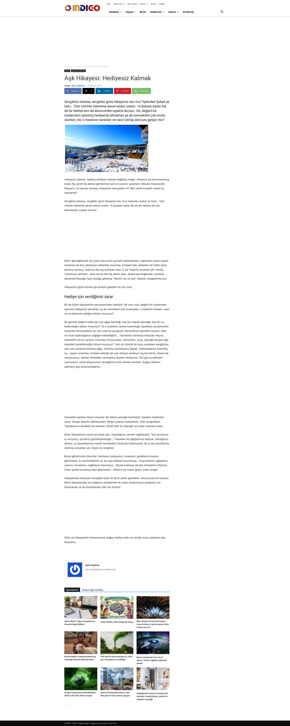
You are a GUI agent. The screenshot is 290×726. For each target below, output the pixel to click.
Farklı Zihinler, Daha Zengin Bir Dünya (116, 622)
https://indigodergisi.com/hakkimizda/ (100, 569)
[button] (222, 12)
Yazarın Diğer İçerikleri (92, 590)
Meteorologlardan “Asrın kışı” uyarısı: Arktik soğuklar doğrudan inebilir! (152, 660)
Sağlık (172, 12)
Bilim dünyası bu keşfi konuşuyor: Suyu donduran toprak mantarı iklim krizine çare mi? (153, 624)
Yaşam (129, 12)
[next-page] (71, 705)
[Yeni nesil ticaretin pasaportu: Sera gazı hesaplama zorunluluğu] (116, 642)
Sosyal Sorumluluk (78, 71)
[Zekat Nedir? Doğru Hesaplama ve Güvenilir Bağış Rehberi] (80, 607)
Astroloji (188, 12)
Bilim (143, 12)
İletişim (153, 4)
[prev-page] (66, 705)
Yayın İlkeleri (132, 4)
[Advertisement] (145, 41)
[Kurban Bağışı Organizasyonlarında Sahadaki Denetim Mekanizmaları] (80, 642)
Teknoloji (155, 12)
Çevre (78, 66)
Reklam (143, 4)
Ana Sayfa (68, 66)
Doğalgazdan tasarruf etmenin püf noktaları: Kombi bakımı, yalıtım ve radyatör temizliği (152, 696)
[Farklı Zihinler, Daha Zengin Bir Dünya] (116, 608)
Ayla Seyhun (78, 85)
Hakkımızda (117, 4)
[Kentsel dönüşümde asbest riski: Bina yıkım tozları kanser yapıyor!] (116, 678)
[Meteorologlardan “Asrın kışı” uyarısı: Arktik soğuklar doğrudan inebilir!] (153, 643)
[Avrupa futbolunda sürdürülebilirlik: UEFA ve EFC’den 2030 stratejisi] (80, 678)
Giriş (108, 4)
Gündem (114, 12)
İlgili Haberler (72, 590)
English (162, 4)
